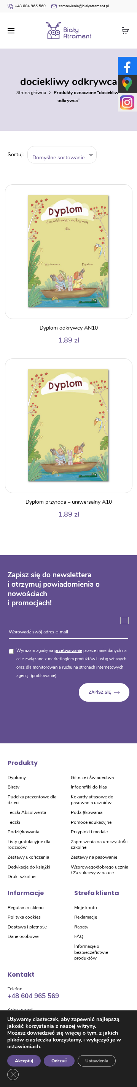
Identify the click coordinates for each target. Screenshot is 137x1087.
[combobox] (62, 155)
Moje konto (85, 908)
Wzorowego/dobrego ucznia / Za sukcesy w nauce (99, 870)
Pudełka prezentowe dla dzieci (32, 800)
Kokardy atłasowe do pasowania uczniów (92, 800)
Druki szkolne (21, 876)
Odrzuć (59, 1061)
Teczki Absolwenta (27, 812)
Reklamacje (85, 917)
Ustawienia (96, 1061)
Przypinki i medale (89, 832)
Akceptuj (24, 1061)
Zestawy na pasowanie (94, 857)
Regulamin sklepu (26, 908)
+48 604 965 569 (30, 6)
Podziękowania (23, 832)
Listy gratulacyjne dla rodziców (29, 845)
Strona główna (31, 93)
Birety (13, 787)
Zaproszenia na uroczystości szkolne (100, 845)
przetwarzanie (68, 650)
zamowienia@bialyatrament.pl (84, 6)
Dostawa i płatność (27, 927)
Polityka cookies (24, 917)
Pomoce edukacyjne (91, 822)
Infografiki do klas (89, 787)
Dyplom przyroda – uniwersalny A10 (68, 502)
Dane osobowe (23, 936)
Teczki (14, 822)
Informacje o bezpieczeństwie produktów (91, 952)
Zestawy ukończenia (28, 857)
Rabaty (81, 927)
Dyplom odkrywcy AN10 (69, 327)
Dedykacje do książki (29, 867)
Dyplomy (17, 777)
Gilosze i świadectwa (92, 777)
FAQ (78, 936)
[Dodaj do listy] (122, 194)
